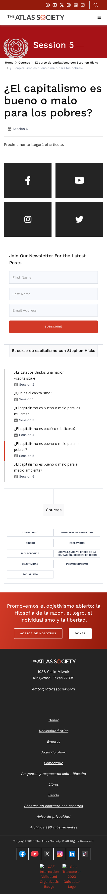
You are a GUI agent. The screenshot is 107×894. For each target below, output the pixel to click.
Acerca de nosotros (38, 633)
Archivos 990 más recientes (53, 827)
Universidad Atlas (53, 731)
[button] (99, 17)
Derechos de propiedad (77, 532)
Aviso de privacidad (53, 816)
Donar (80, 633)
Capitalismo (30, 532)
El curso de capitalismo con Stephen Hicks (66, 62)
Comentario (53, 763)
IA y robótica (30, 553)
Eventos (53, 741)
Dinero (30, 543)
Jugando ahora (53, 752)
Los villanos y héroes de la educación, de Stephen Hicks (77, 553)
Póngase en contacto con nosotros (53, 806)
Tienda (53, 795)
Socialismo (30, 574)
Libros (54, 784)
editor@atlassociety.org (53, 689)
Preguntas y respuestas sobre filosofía (53, 774)
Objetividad (30, 564)
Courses (24, 62)
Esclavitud (77, 543)
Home (9, 62)
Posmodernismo (77, 564)
